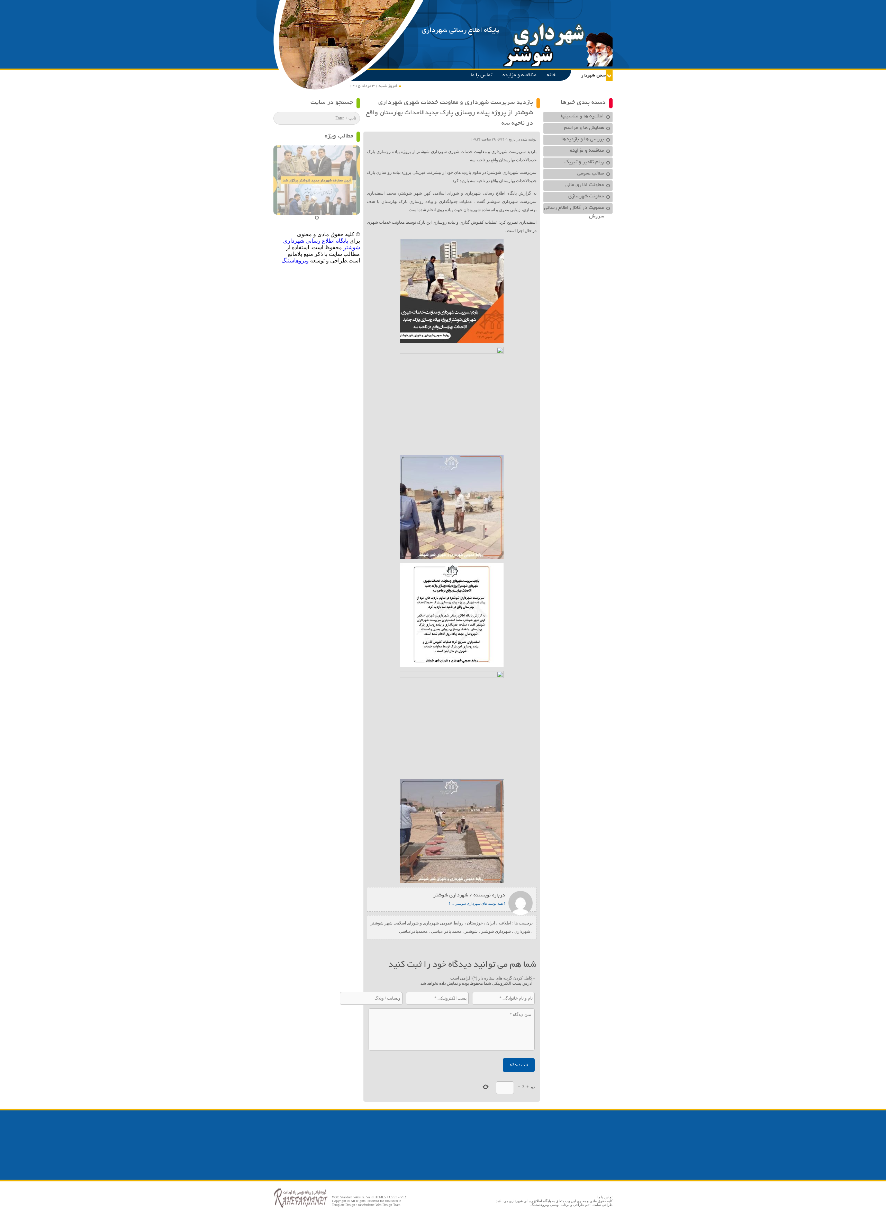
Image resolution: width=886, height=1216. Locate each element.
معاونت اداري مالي (585, 184)
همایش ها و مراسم (584, 127)
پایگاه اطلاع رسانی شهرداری (460, 30)
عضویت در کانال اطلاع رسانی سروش (574, 208)
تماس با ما (481, 75)
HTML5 (380, 1197)
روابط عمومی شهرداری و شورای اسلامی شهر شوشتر (417, 923)
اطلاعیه (504, 923)
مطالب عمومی (590, 173)
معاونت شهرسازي (586, 196)
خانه (551, 75)
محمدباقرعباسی (413, 931)
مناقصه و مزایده (519, 75)
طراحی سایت (603, 1205)
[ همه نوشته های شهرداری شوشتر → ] (477, 903)
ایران (490, 923)
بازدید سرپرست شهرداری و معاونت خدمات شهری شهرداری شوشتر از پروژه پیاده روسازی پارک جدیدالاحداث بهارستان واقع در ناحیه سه (449, 112)
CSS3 (393, 1197)
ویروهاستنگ (295, 260)
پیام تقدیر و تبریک (584, 162)
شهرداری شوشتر (496, 931)
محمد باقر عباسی (446, 931)
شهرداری (522, 931)
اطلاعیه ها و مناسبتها (582, 116)
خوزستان (475, 923)
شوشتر (471, 931)
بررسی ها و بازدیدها (582, 139)
